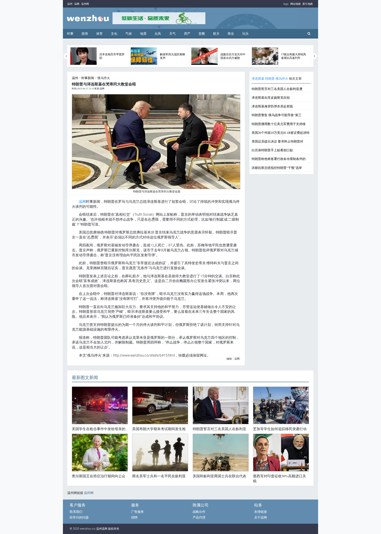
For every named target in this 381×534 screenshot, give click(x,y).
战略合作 (199, 512)
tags (286, 3)
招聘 (134, 517)
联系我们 (76, 512)
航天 (216, 33)
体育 (99, 33)
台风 (158, 33)
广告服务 (137, 512)
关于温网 (260, 517)
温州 (69, 3)
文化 (114, 33)
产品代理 (199, 517)
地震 (143, 33)
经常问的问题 (79, 517)
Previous (67, 56)
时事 (70, 33)
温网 (76, 3)
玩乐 (245, 33)
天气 (172, 33)
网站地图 (295, 3)
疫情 (85, 33)
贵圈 (201, 33)
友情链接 (260, 512)
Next (314, 56)
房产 (187, 33)
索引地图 (307, 3)
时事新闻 (87, 78)
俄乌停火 (281, 78)
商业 (231, 33)
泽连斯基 (258, 78)
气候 (128, 33)
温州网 (85, 3)
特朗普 (270, 78)
